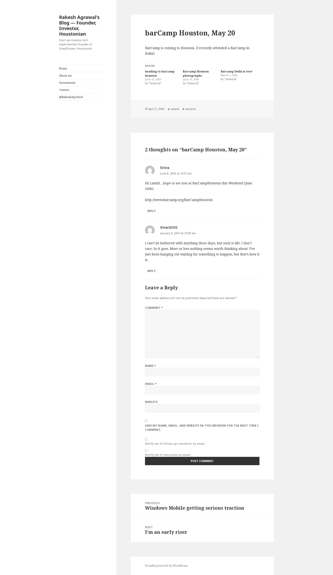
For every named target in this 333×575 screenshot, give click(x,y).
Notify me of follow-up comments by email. (175, 444)
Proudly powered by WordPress (166, 566)
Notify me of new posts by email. (168, 455)
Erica (164, 167)
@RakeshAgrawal (71, 97)
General (190, 109)
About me (65, 76)
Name (150, 366)
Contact (64, 90)
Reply (151, 211)
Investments (67, 83)
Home (63, 68)
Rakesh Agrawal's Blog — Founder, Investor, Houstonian (79, 25)
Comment (154, 308)
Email (151, 384)
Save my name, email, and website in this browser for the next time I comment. (202, 428)
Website (151, 402)
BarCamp (152, 48)
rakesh (174, 109)
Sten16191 (169, 227)
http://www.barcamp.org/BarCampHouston (179, 200)
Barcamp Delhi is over (237, 71)
